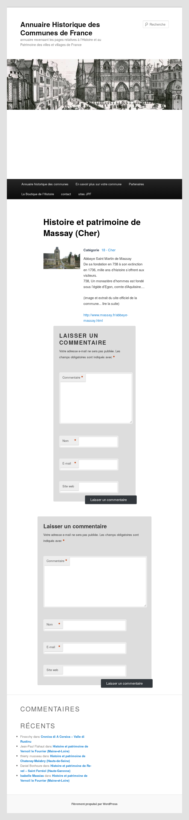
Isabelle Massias (32, 775)
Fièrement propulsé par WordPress (94, 804)
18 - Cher (108, 249)
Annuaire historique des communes (44, 184)
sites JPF (84, 194)
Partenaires (136, 184)
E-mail (69, 463)
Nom (69, 440)
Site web (68, 486)
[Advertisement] (94, 144)
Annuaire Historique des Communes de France (60, 28)
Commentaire (72, 377)
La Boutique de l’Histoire (37, 194)
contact (66, 194)
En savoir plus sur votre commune (98, 184)
